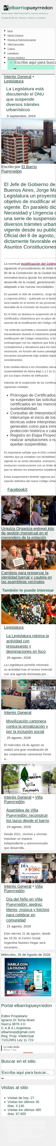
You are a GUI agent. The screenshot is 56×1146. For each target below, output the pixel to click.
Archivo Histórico (16, 57)
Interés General (15, 35)
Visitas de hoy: (18, 1098)
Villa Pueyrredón (15, 44)
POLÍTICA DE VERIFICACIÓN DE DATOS (25, 1135)
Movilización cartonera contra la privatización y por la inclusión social (27, 726)
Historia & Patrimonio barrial (21, 40)
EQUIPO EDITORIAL (26, 1122)
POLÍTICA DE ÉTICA (26, 1126)
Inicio (10, 31)
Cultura (11, 48)
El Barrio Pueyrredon (19, 169)
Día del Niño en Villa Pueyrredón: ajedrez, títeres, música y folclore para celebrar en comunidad (27, 909)
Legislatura (13, 53)
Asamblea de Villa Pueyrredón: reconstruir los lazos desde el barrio (27, 815)
